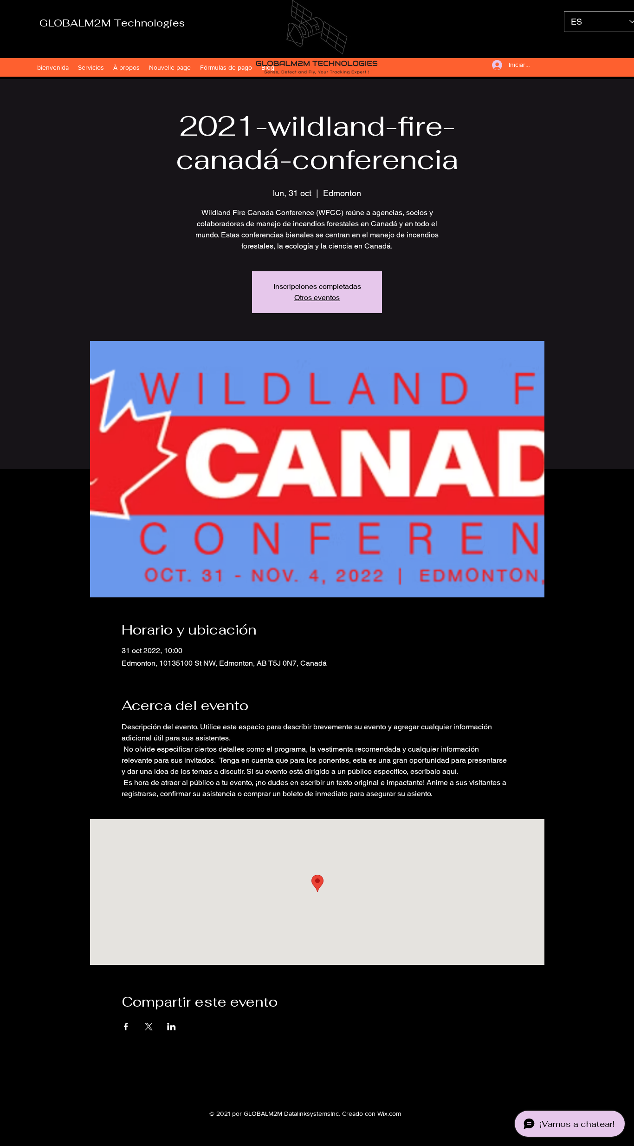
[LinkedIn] (331, 1083)
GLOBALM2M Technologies (112, 22)
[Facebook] (303, 1083)
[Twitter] (317, 1083)
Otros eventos (317, 297)
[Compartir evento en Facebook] (126, 1026)
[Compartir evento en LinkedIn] (171, 1026)
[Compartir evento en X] (148, 1026)
